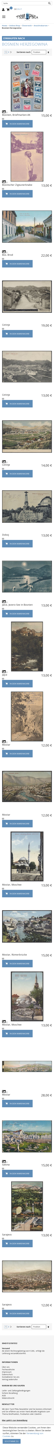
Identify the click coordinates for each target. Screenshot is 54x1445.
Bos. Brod (7, 254)
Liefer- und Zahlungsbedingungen (16, 1390)
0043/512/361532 (9, 1343)
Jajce (4, 674)
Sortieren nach (24, 52)
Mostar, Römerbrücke (14, 954)
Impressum (7, 1372)
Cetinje (6, 324)
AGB (4, 1395)
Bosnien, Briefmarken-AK (16, 114)
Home (4, 25)
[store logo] (27, 17)
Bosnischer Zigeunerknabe (17, 184)
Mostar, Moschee (11, 884)
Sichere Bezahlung (10, 1393)
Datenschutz (7, 1374)
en (18, 9)
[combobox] (27, 3)
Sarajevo (7, 1234)
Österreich (27, 25)
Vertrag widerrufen (10, 1379)
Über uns (6, 1367)
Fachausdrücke (8, 1369)
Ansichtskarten (41, 25)
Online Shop (14, 25)
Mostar (6, 744)
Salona (6, 1164)
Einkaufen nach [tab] (14, 38)
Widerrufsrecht (8, 1398)
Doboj (5, 534)
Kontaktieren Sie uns (10, 1377)
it (21, 9)
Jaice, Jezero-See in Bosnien (17, 604)
